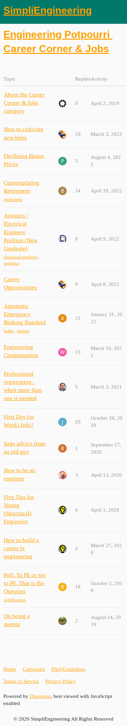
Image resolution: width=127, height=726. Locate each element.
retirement (13, 199)
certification (15, 599)
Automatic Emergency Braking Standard (25, 314)
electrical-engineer (21, 257)
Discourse (40, 696)
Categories (34, 669)
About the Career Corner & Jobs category (24, 102)
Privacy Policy (60, 681)
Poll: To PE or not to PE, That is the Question (25, 583)
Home (9, 669)
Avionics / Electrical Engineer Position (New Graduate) (21, 232)
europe (23, 330)
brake (9, 330)
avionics (11, 263)
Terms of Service (21, 681)
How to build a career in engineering (21, 548)
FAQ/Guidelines (68, 669)
